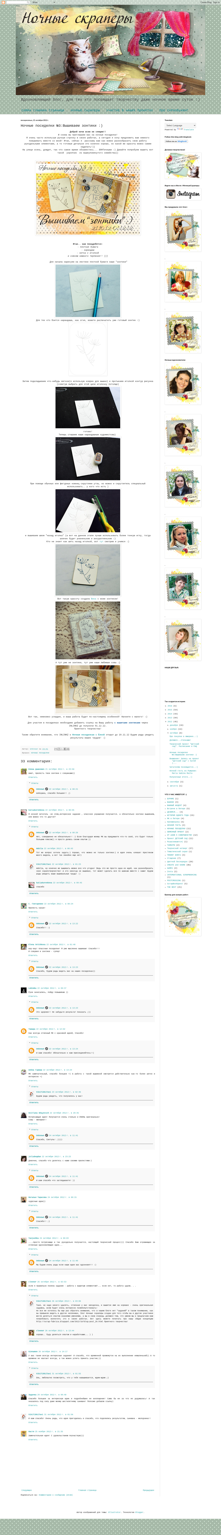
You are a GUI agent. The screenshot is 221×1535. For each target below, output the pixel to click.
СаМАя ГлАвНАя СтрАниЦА (43, 110)
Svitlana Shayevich (38, 1113)
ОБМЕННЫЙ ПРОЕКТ (175, 832)
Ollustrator (114, 1512)
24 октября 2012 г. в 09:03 (54, 1238)
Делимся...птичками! (180, 740)
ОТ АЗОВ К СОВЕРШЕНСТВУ (179, 835)
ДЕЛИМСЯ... (172, 812)
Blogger (139, 1512)
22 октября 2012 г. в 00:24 (58, 904)
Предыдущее (148, 1490)
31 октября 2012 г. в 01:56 (58, 1414)
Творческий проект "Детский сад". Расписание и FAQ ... (184, 746)
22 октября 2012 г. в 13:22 (63, 924)
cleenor (32, 1282)
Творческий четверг (177, 848)
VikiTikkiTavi (43, 864)
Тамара (31, 1029)
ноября (174, 729)
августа (174, 786)
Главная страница (87, 1490)
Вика (93, 599)
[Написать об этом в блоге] (59, 749)
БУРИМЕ (170, 799)
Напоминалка (173, 822)
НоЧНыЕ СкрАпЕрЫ (85, 110)
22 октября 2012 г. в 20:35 (64, 1113)
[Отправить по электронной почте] (55, 749)
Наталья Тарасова (37, 1197)
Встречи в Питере (176, 809)
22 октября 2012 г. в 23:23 (56, 1157)
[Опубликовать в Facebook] (65, 749)
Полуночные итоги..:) (181, 777)
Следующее (27, 1490)
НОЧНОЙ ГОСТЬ (174, 825)
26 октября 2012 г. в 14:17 (53, 1352)
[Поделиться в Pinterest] (68, 749)
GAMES (170, 868)
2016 (170, 706)
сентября (175, 782)
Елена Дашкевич (36, 769)
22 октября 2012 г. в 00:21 (63, 789)
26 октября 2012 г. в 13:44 (59, 1331)
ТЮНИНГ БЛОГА (174, 855)
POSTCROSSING (174, 880)
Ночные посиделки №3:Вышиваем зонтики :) (183, 753)
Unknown (40, 789)
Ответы (34, 783)
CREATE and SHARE (176, 865)
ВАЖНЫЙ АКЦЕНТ (174, 805)
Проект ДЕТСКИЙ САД (177, 838)
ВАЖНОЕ (170, 802)
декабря (174, 725)
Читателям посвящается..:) (184, 767)
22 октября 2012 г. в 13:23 (63, 967)
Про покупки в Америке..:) (184, 736)
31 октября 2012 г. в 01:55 (66, 1374)
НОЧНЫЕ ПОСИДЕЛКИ (40, 753)
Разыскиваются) (175, 842)
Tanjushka (33, 1238)
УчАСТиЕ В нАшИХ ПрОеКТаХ (129, 110)
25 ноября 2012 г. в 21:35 (49, 1432)
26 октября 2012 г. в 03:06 (66, 1301)
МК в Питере (173, 818)
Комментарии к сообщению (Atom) (56, 1495)
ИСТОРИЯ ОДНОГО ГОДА (178, 815)
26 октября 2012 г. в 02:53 (51, 1282)
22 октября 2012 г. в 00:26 (63, 833)
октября (174, 733)
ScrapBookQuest (175, 884)
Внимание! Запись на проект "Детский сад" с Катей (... (184, 761)
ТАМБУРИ (171, 845)
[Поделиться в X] (62, 749)
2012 (170, 722)
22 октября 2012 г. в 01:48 (60, 945)
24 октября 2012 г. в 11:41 (63, 1135)
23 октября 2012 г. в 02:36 (66, 1092)
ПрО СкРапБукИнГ (173, 110)
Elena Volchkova (36, 945)
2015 (170, 710)
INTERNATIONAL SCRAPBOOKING (182, 875)
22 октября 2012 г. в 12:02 (50, 1029)
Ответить (33, 777)
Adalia (39, 848)
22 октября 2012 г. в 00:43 (58, 848)
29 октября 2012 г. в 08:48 (51, 1395)
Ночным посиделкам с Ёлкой (89, 735)
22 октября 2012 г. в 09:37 (51, 988)
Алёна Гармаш (35, 1070)
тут (101, 541)
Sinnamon (33, 1352)
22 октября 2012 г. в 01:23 (66, 864)
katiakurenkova (36, 810)
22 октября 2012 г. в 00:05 (59, 810)
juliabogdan (34, 1157)
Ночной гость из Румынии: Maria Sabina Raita (183, 772)
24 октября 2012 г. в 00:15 (62, 1197)
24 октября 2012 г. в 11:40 (63, 1261)
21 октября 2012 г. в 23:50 (59, 769)
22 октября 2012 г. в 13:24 (63, 1049)
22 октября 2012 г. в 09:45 (67, 883)
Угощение (171, 858)
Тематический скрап (177, 852)
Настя (31, 1432)
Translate (189, 130)
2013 (170, 718)
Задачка (32, 1395)
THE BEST (171, 887)
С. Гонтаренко (35, 904)
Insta (170, 872)
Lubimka (32, 988)
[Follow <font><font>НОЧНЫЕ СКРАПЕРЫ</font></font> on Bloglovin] (176, 142)
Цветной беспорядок (177, 862)
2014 (170, 714)
